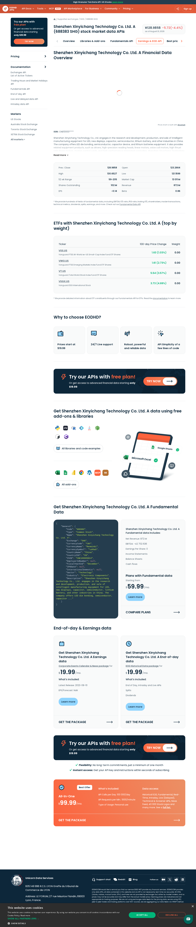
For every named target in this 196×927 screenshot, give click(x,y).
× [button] (192, 906)
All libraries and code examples (80, 448)
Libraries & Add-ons (92, 41)
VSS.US (63, 250)
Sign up (188, 8)
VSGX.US (64, 281)
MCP (54, 8)
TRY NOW (29, 41)
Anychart (181, 125)
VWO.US (64, 261)
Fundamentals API (20, 88)
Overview (69, 41)
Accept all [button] (142, 915)
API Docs (26, 8)
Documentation (20, 67)
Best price (173, 41)
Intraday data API (20, 104)
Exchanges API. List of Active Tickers (21, 74)
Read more (25, 915)
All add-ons (68, 484)
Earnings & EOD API (150, 41)
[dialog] (98, 915)
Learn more (117, 2)
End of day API (18, 94)
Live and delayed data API (24, 99)
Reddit (121, 879)
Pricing (15, 56)
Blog (135, 879)
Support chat (103, 879)
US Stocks (16, 119)
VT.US (62, 271)
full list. (167, 807)
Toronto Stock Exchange (24, 129)
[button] (66, 918)
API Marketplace (73, 8)
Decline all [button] (172, 915)
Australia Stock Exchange (24, 124)
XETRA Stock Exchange (23, 134)
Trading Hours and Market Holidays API (29, 82)
